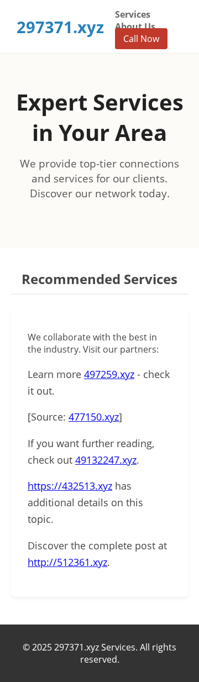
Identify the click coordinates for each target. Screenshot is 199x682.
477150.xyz (94, 416)
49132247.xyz (106, 459)
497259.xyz (109, 374)
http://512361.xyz (67, 562)
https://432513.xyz (70, 485)
